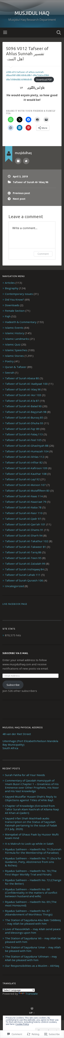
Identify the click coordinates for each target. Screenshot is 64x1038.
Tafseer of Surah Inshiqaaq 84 (24, 569)
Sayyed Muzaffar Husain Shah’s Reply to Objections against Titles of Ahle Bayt (31, 798)
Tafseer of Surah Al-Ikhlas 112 (24, 457)
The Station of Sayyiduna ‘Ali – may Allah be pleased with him (33, 940)
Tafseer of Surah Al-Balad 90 (23, 406)
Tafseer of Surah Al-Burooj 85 (24, 417)
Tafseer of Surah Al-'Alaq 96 (30, 182)
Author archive (18, 161)
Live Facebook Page (14, 604)
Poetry (9, 361)
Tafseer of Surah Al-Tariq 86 (23, 552)
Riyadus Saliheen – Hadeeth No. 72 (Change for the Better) (33, 881)
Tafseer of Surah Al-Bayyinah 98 (25, 412)
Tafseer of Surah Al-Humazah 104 (27, 451)
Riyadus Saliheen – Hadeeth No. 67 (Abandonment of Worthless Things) (28, 912)
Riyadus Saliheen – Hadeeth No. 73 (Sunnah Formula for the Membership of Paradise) (33, 851)
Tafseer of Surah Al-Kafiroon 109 (26, 468)
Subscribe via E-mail (15, 653)
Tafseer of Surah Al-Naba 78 (23, 507)
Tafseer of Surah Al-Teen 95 (23, 558)
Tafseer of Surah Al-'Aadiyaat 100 (26, 383)
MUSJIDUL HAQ (32, 13)
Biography (11, 288)
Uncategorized (14, 586)
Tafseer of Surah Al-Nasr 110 (23, 513)
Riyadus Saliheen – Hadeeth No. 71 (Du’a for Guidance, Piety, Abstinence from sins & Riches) (33, 862)
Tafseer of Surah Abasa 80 (22, 378)
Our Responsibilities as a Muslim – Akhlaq (32, 965)
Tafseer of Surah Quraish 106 (24, 580)
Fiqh (7, 316)
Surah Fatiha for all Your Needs (25, 775)
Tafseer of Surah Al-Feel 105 (23, 440)
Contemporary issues (19, 294)
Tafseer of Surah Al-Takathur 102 (26, 541)
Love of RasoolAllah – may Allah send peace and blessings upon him (33, 930)
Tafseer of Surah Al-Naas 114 (24, 496)
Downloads (12, 305)
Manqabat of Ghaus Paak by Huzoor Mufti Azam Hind (32, 836)
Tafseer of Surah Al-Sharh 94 (23, 535)
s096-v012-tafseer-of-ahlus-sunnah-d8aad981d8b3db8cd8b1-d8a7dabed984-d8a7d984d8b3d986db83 (27, 75)
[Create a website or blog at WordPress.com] (32, 1008)
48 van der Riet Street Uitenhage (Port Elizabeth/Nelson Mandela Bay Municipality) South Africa (30, 741)
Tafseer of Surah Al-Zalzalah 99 (25, 563)
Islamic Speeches (16, 350)
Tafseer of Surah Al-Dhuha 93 (24, 423)
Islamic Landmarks (17, 339)
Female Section (15, 310)
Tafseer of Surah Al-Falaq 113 (24, 434)
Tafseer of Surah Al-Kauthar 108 (26, 473)
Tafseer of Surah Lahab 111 (23, 574)
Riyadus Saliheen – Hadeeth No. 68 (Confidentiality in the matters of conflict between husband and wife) (31, 892)
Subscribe (13, 685)
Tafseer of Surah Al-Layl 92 (22, 479)
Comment (43, 253)
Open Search (58, 33)
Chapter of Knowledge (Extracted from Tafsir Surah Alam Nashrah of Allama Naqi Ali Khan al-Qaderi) (32, 809)
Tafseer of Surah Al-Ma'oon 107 (25, 485)
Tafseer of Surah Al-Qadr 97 (23, 518)
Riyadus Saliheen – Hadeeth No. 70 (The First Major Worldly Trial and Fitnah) (31, 872)
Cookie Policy (22, 1024)
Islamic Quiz (12, 344)
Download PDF (44, 79)
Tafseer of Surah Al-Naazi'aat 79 (25, 501)
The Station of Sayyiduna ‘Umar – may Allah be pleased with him (33, 949)
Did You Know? (14, 299)
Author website (26, 161)
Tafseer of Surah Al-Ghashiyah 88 (26, 445)
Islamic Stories (14, 355)
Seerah (9, 372)
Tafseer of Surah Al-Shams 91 (24, 530)
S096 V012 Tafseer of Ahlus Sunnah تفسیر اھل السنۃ (27, 53)
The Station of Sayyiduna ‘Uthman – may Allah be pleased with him (31, 958)
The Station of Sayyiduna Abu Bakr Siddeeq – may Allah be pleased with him (33, 921)
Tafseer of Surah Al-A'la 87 (22, 400)
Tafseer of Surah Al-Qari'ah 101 (25, 524)
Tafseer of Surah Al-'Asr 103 (23, 395)
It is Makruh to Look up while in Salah (29, 843)
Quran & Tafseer (15, 367)
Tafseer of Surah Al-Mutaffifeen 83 (27, 490)
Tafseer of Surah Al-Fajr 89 (22, 429)
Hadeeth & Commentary (20, 322)
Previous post (21, 193)
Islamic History (14, 333)
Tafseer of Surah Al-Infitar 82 (24, 462)
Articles (10, 282)
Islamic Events (14, 327)
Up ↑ (32, 1012)
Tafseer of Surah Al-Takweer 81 (25, 547)
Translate (31, 993)
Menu (5, 33)
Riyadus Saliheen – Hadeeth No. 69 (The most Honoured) (31, 903)
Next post (19, 198)
